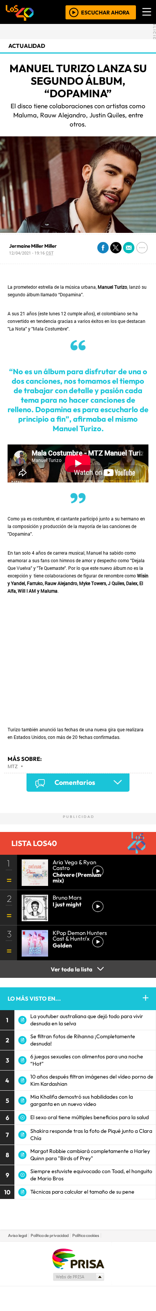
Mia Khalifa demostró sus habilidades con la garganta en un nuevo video (81, 1100)
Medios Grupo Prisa (78, 1276)
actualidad (26, 45)
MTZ (13, 766)
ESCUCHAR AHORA (105, 12)
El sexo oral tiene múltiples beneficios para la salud (89, 1117)
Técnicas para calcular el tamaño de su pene (82, 1191)
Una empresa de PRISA (78, 1258)
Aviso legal (17, 1235)
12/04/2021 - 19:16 (31, 253)
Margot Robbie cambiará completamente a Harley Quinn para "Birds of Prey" (90, 1155)
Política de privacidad (50, 1235)
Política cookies (85, 1235)
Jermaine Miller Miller (33, 246)
